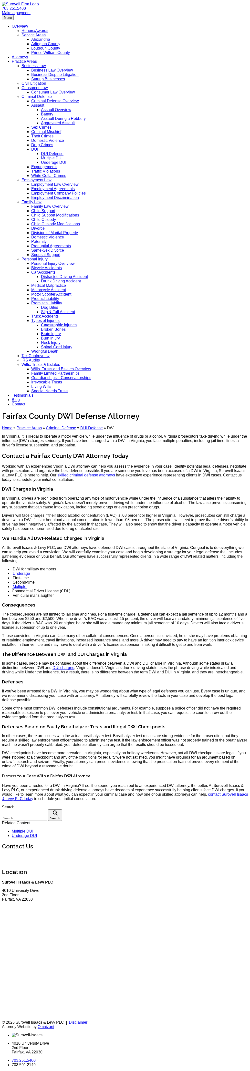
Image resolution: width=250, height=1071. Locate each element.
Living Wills (41, 386)
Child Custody (43, 219)
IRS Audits (30, 360)
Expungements (44, 167)
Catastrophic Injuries (59, 325)
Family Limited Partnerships (55, 373)
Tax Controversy (35, 356)
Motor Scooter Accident (51, 294)
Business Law (33, 66)
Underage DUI (53, 162)
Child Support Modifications (55, 215)
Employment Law (36, 180)
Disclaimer (78, 1022)
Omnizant (46, 1027)
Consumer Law (34, 88)
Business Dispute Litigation (55, 74)
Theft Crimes (42, 136)
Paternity (39, 241)
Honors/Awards (34, 31)
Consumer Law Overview (53, 92)
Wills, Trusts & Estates (40, 364)
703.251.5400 (14, 8)
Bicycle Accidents (46, 268)
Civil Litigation (33, 83)
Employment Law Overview (55, 184)
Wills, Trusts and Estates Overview (61, 369)
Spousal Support (45, 255)
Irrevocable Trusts (46, 382)
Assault (37, 105)
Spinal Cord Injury (56, 347)
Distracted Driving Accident (64, 277)
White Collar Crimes (48, 176)
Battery (47, 114)
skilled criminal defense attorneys (86, 475)
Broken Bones (53, 329)
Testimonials (22, 395)
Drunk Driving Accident (61, 281)
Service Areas (33, 35)
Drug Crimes (42, 145)
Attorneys (20, 57)
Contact (18, 404)
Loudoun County (45, 48)
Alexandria (40, 39)
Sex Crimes (41, 127)
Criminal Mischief (46, 132)
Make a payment (16, 13)
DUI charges (63, 668)
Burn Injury (50, 338)
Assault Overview (56, 110)
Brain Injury (51, 334)
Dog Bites (49, 307)
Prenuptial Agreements (51, 246)
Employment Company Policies (58, 193)
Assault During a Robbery (63, 118)
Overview (20, 26)
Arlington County (45, 44)
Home (7, 428)
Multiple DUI (51, 158)
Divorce (38, 228)
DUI (34, 149)
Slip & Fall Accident (58, 312)
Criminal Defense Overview (55, 101)
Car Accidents (43, 272)
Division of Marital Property (54, 233)
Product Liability (45, 299)
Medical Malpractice (48, 285)
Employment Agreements (53, 189)
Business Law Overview (52, 70)
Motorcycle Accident (48, 290)
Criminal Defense (36, 96)
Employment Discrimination (55, 198)
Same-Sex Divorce (47, 250)
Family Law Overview (50, 206)
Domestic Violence (47, 140)
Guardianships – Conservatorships (61, 378)
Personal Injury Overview (53, 263)
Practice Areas (24, 61)
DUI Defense (52, 154)
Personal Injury (34, 259)
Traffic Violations (45, 171)
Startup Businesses (48, 79)
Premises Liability (46, 303)
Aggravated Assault (58, 123)
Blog (16, 400)
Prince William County (50, 53)
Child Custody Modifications (55, 224)
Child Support (43, 211)
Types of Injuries (45, 321)
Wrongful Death (44, 351)
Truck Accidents (45, 316)
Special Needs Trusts (49, 391)
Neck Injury (51, 342)
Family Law (31, 202)
